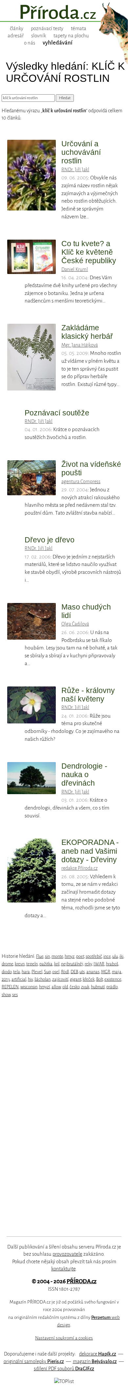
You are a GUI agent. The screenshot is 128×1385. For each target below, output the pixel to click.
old (65, 986)
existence (112, 979)
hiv (30, 979)
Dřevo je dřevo (50, 540)
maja (116, 971)
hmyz (70, 956)
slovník (38, 35)
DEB (74, 971)
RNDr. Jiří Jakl (75, 169)
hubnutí (98, 986)
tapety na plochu (71, 35)
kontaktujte (63, 1268)
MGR (105, 971)
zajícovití (60, 979)
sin (47, 956)
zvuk (85, 986)
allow (56, 986)
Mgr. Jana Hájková (79, 345)
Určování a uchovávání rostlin (81, 152)
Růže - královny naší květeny (88, 694)
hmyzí (44, 986)
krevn (20, 963)
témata (78, 28)
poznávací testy (47, 28)
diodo (6, 971)
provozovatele (67, 1254)
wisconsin (28, 986)
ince (107, 956)
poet (80, 956)
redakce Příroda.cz (79, 868)
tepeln (32, 963)
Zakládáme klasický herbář (87, 331)
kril (56, 963)
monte (57, 956)
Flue (39, 956)
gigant (75, 979)
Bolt (99, 979)
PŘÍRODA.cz (81, 1281)
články (16, 28)
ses (15, 994)
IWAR (99, 963)
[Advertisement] (59, 1117)
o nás (29, 43)
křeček (89, 979)
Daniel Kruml (74, 269)
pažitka (46, 963)
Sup (47, 971)
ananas (92, 971)
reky (88, 963)
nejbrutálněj (72, 963)
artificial (18, 979)
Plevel (37, 971)
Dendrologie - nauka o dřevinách (84, 775)
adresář (16, 35)
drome (7, 963)
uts (82, 971)
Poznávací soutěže (57, 413)
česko (74, 986)
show (6, 994)
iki (121, 956)
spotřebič (94, 956)
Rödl (65, 971)
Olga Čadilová (75, 624)
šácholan (42, 979)
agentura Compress (80, 481)
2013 (6, 979)
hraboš (112, 963)
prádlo (111, 986)
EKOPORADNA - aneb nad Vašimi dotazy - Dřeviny (90, 851)
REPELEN (10, 986)
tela (16, 971)
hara (26, 971)
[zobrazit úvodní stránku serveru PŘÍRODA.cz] (64, 12)
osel (55, 971)
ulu (115, 956)
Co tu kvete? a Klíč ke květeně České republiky (88, 252)
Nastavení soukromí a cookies (64, 1338)
